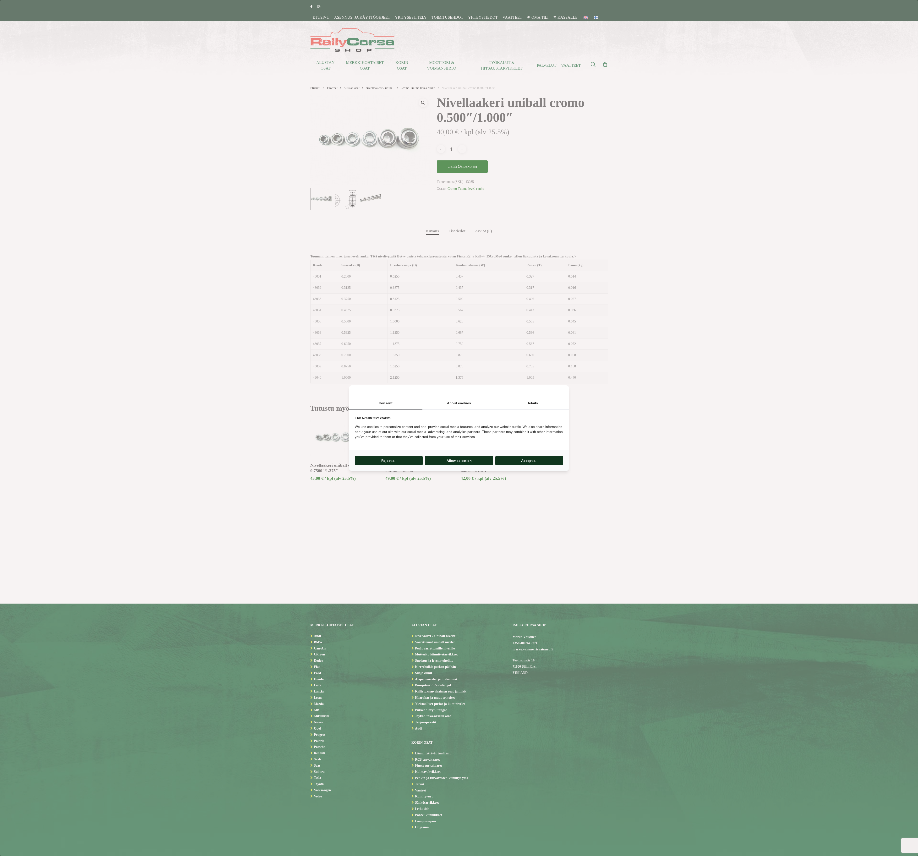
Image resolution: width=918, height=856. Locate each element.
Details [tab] (532, 403)
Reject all (388, 461)
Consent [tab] (386, 403)
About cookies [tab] (459, 403)
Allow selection (459, 461)
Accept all (529, 461)
